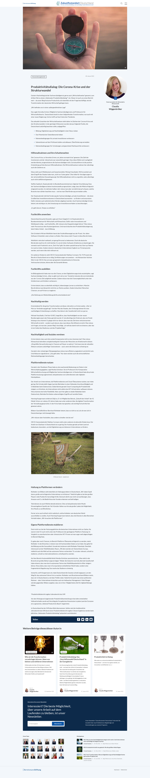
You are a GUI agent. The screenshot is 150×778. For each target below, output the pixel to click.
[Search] (121, 3)
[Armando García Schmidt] (47, 741)
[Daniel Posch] (54, 749)
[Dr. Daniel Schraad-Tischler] (40, 756)
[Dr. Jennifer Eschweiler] (33, 741)
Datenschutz (124, 769)
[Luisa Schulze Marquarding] (47, 756)
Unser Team (26, 736)
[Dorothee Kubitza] (61, 741)
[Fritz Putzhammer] (61, 749)
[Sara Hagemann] (54, 741)
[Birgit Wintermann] (54, 756)
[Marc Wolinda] (61, 756)
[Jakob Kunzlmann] (25, 749)
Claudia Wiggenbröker (34, 690)
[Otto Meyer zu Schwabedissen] (33, 749)
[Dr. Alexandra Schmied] (33, 756)
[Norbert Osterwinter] (40, 749)
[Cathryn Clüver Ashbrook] (25, 741)
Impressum (117, 769)
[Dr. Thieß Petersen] (47, 749)
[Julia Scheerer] (25, 756)
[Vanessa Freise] (40, 741)
